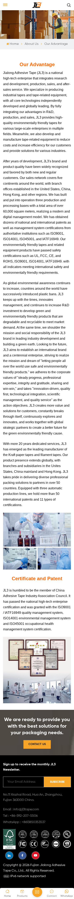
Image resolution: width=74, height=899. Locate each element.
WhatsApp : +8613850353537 (24, 822)
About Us (31, 44)
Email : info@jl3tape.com (21, 809)
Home (14, 44)
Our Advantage (56, 44)
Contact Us (37, 744)
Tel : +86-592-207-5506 (20, 816)
